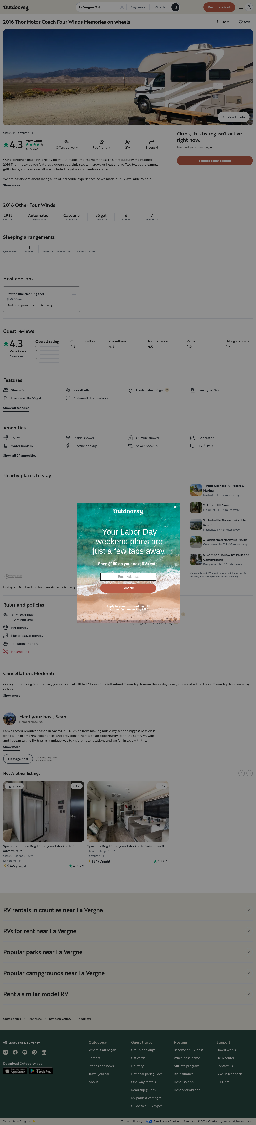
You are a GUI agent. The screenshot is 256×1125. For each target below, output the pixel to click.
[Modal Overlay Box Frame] (128, 563)
